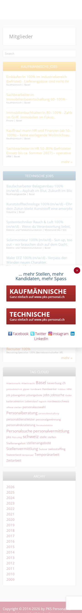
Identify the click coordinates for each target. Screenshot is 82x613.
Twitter (40, 333)
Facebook (20, 333)
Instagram (61, 333)
